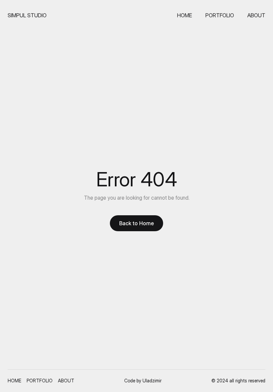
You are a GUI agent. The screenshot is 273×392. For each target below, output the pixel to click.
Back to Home (136, 223)
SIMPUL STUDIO (27, 15)
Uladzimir (151, 380)
